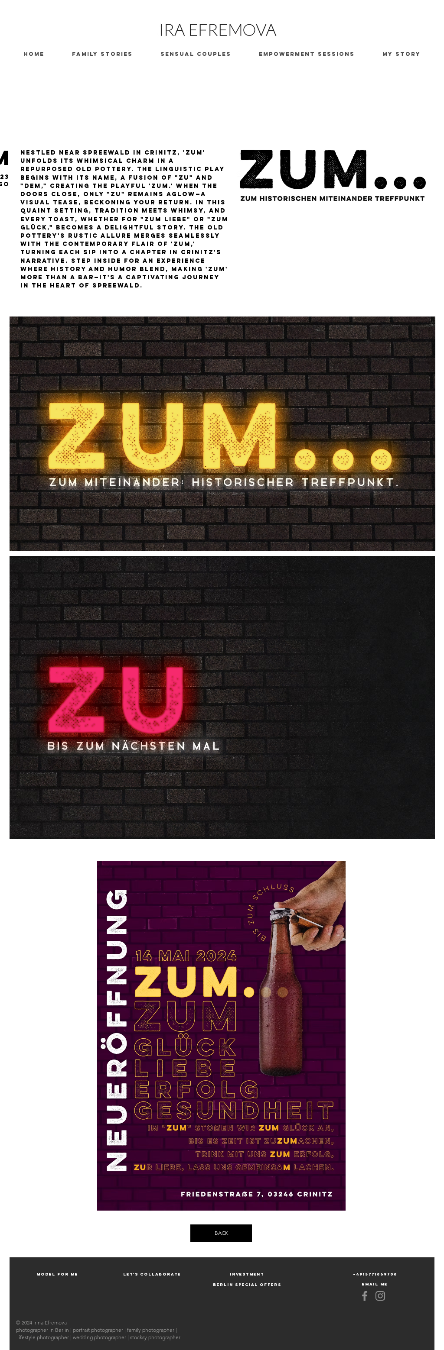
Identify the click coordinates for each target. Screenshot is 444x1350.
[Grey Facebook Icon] (364, 1295)
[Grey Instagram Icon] (380, 1295)
